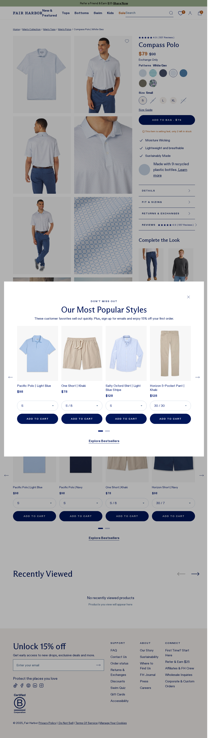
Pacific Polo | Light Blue (34, 386)
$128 (109, 396)
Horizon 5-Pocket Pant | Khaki (167, 388)
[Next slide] (197, 377)
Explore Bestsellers (104, 441)
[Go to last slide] (10, 377)
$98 (20, 392)
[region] (104, 377)
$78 (64, 392)
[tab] (100, 431)
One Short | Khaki (73, 386)
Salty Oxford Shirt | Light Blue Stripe (123, 388)
